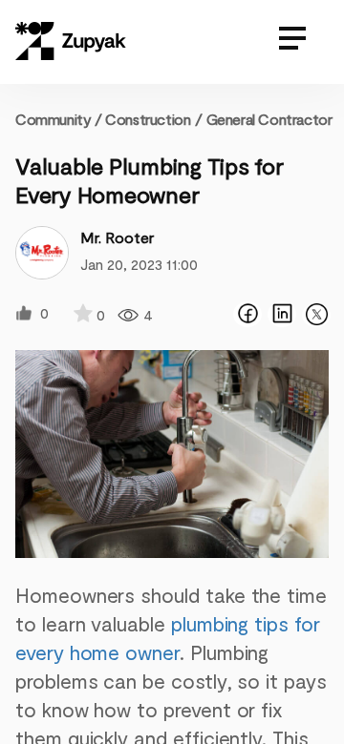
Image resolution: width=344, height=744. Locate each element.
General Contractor (269, 119)
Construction (147, 119)
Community (58, 119)
